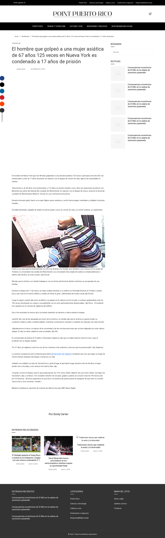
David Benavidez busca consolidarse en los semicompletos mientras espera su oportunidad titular (58, 462)
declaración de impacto (61, 354)
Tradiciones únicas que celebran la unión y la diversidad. (90, 446)
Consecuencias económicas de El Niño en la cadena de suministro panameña (139, 70)
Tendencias (16, 43)
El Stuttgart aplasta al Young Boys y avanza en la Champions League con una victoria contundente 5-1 (26, 457)
